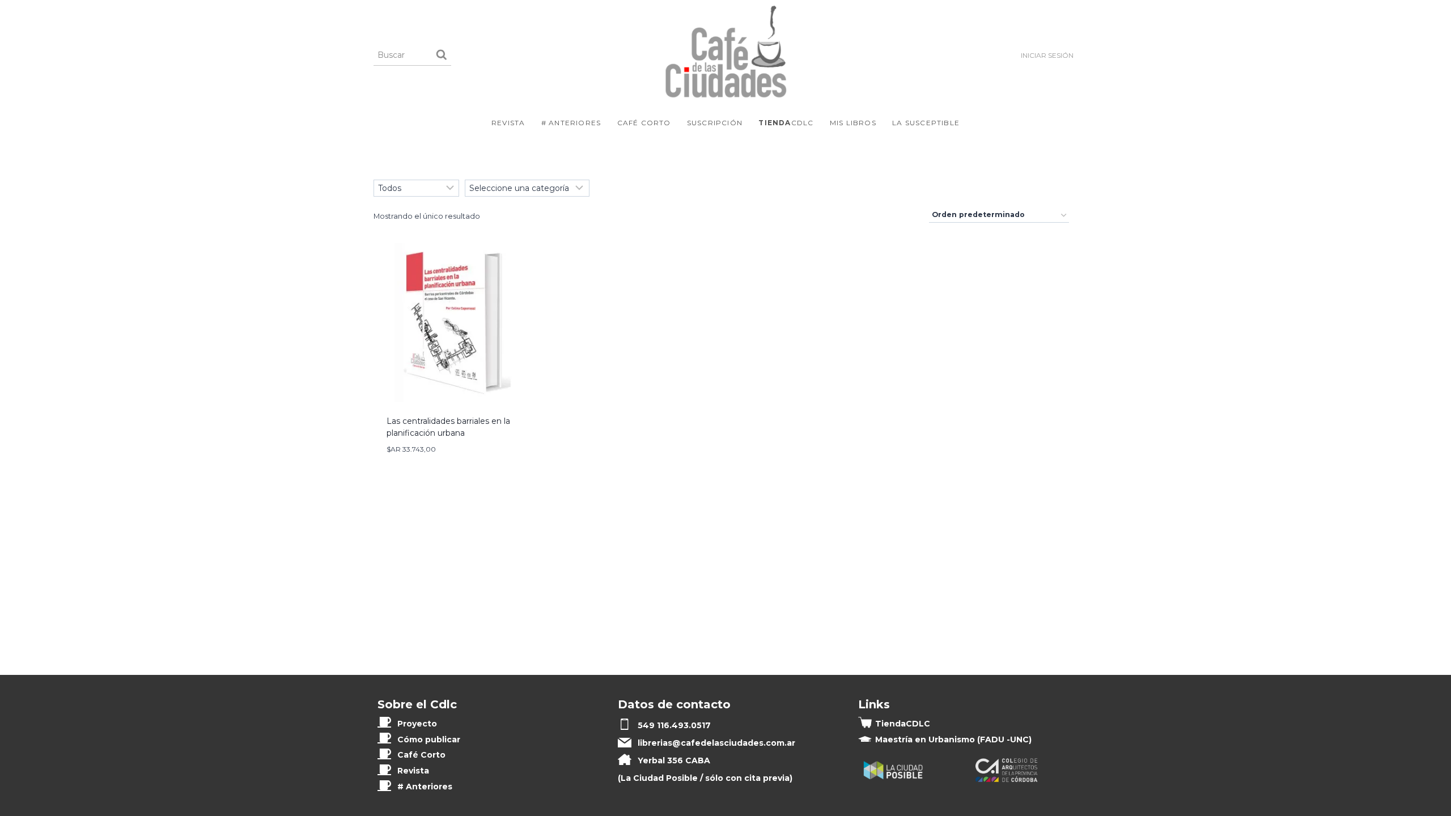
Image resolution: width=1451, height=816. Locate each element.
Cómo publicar (428, 739)
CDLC (785, 122)
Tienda (902, 724)
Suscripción (715, 122)
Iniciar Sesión (1047, 55)
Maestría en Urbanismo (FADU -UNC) (953, 739)
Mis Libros (853, 122)
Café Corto (644, 122)
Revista (508, 122)
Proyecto (417, 724)
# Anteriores (571, 122)
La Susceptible (926, 122)
